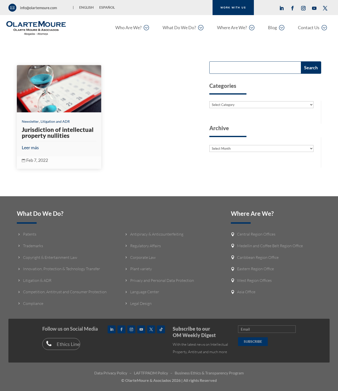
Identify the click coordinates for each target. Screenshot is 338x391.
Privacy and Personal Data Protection (162, 280)
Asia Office (246, 291)
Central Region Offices (256, 234)
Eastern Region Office (255, 268)
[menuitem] (132, 27)
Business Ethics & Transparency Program (209, 372)
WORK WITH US (233, 7)
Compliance (33, 303)
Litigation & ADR (37, 280)
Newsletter (30, 121)
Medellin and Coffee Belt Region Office (270, 245)
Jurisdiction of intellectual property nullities (58, 132)
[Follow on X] (325, 8)
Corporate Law (143, 257)
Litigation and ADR (55, 121)
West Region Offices (254, 280)
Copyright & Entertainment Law (50, 257)
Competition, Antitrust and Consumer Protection (65, 291)
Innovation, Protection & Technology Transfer (61, 268)
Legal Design (141, 303)
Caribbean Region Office (258, 257)
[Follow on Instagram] (303, 8)
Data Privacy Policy (110, 372)
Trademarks (33, 245)
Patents (29, 234)
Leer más (30, 147)
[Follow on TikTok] (161, 329)
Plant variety (141, 268)
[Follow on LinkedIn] (281, 8)
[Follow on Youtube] (314, 8)
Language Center (144, 291)
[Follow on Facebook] (292, 8)
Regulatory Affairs (145, 245)
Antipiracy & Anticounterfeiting (156, 234)
